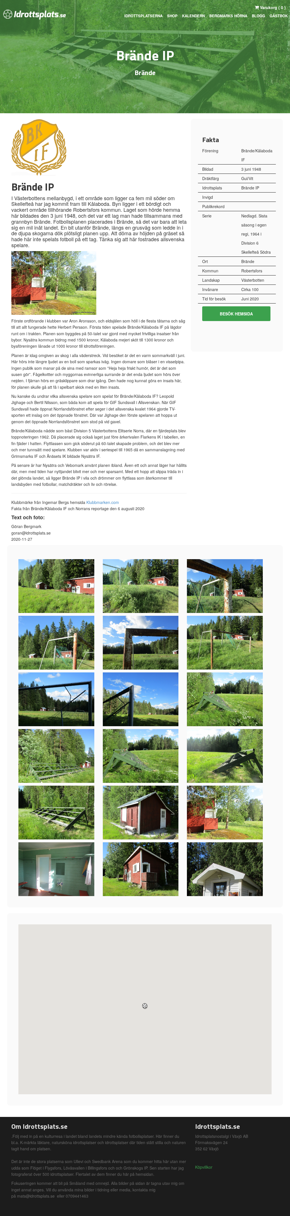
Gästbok (279, 15)
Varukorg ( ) (272, 7)
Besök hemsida (236, 314)
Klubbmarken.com (102, 502)
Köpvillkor (203, 1167)
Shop (172, 15)
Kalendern (193, 15)
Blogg (258, 15)
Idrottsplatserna (143, 15)
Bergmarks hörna (228, 15)
